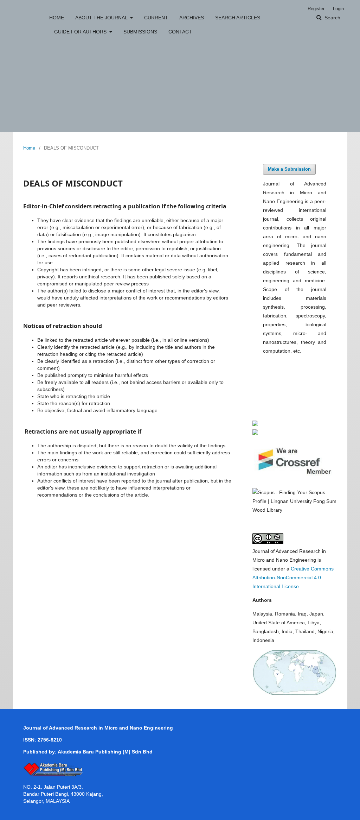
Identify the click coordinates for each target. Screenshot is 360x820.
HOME (56, 17)
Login (338, 8)
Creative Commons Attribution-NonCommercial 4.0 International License (293, 577)
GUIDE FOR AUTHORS (81, 31)
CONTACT (180, 31)
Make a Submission (289, 169)
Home (29, 148)
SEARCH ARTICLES (237, 17)
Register (316, 8)
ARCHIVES (191, 17)
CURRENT (156, 17)
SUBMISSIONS (140, 31)
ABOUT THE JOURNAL (102, 17)
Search (331, 17)
